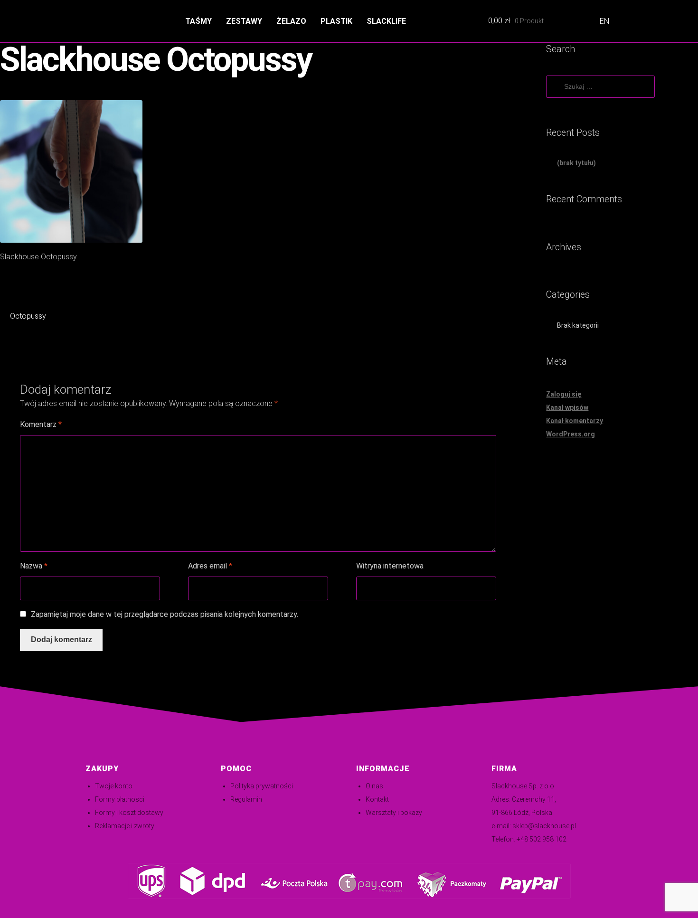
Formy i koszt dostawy (129, 812)
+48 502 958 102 (541, 839)
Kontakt (377, 799)
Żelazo (291, 21)
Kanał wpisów (567, 407)
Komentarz (41, 424)
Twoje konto (113, 786)
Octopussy (27, 317)
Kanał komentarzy (574, 421)
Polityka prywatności (261, 786)
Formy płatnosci (119, 799)
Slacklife (386, 21)
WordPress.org (570, 434)
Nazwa (33, 565)
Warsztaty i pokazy (394, 812)
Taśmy (198, 21)
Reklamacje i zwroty (124, 826)
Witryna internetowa (390, 565)
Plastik (336, 21)
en (604, 21)
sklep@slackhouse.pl (544, 826)
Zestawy (244, 21)
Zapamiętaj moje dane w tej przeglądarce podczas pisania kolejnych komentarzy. (164, 614)
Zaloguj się (563, 394)
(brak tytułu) (576, 163)
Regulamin (246, 799)
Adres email (210, 565)
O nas (374, 786)
